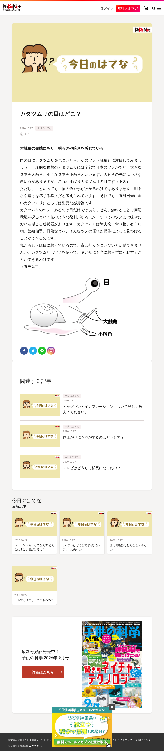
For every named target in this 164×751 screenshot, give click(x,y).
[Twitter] (33, 351)
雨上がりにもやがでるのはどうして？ (93, 437)
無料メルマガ (128, 8)
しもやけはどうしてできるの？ (34, 600)
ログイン (107, 8)
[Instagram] (51, 351)
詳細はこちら (43, 672)
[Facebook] (24, 351)
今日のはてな (44, 128)
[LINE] (42, 351)
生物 (26, 134)
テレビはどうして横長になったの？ (92, 468)
